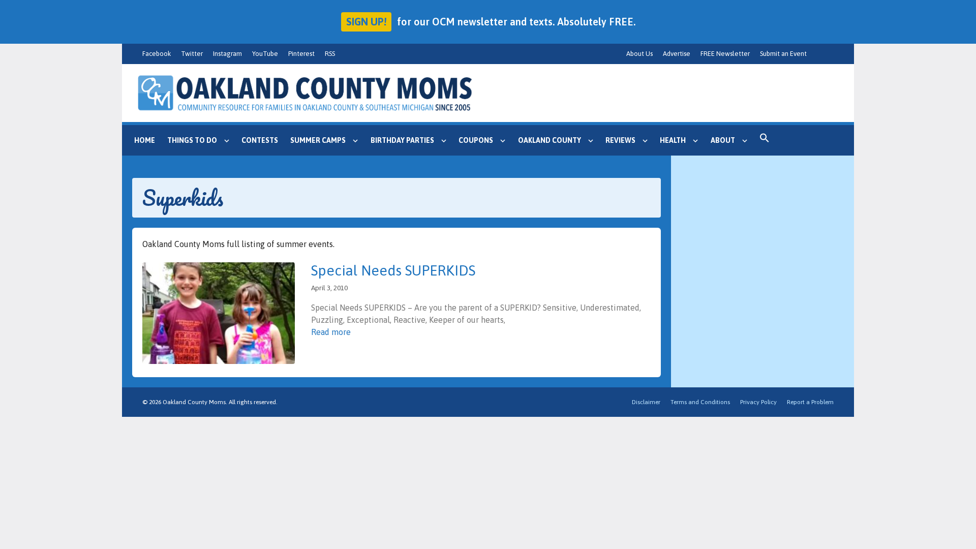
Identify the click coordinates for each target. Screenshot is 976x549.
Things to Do (192, 140)
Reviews (620, 140)
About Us (639, 53)
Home (144, 140)
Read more (331, 332)
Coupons (476, 140)
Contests (259, 140)
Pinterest (301, 53)
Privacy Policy (758, 402)
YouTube (265, 53)
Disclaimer (646, 402)
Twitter (192, 53)
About (723, 140)
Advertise (676, 53)
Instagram (227, 53)
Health (673, 140)
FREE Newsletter (725, 53)
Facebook (156, 53)
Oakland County (549, 140)
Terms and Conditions (700, 402)
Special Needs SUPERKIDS (393, 270)
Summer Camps (318, 140)
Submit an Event (783, 53)
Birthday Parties (402, 140)
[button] (764, 140)
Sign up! (366, 21)
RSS (330, 53)
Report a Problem (810, 402)
